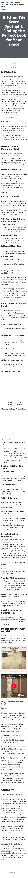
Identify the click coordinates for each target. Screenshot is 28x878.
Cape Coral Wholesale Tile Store (12, 95)
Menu (3, 9)
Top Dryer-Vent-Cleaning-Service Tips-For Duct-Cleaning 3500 (13, 4)
